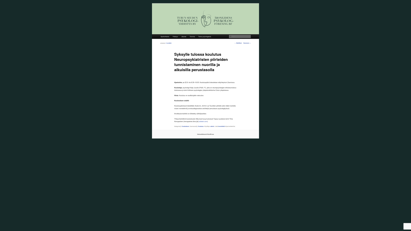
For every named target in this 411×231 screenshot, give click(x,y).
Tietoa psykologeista (204, 37)
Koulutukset (185, 126)
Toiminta (192, 37)
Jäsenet (183, 37)
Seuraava (247, 43)
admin (212, 126)
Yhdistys (175, 37)
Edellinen (238, 43)
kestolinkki (221, 126)
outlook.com (203, 121)
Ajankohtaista (165, 37)
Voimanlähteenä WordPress (205, 134)
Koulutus (201, 126)
